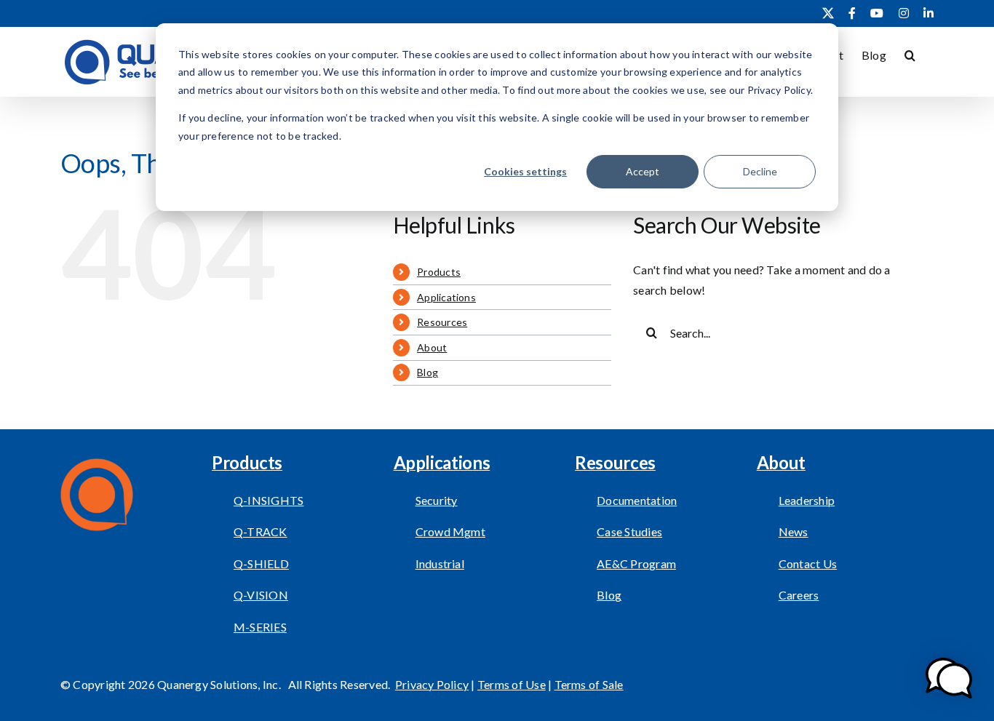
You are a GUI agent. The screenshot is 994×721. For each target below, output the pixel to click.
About (432, 347)
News (793, 531)
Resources (442, 322)
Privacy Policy (432, 684)
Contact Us (808, 563)
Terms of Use (511, 684)
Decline (760, 171)
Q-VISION (261, 595)
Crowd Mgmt (450, 531)
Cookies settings (525, 171)
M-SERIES (260, 627)
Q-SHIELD (261, 563)
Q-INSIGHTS (268, 500)
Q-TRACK (260, 531)
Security (437, 500)
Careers (799, 595)
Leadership (807, 500)
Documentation (637, 500)
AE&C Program (636, 563)
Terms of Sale (589, 684)
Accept (642, 171)
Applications (446, 297)
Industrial (440, 563)
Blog (427, 372)
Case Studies (629, 531)
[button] (909, 54)
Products (439, 272)
